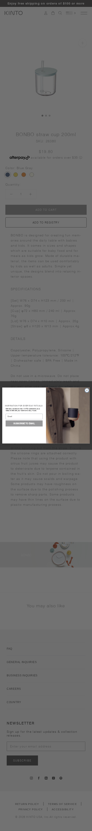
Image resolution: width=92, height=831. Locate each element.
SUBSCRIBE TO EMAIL (24, 423)
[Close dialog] (87, 390)
